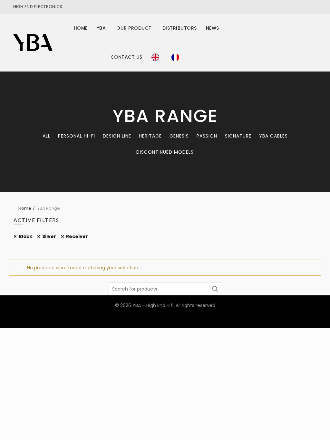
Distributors (179, 28)
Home (81, 28)
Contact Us (126, 57)
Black (25, 236)
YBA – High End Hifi (152, 305)
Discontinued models (165, 152)
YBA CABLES (273, 136)
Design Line (117, 136)
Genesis (179, 136)
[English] (157, 57)
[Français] (177, 57)
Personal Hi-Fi (76, 136)
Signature (238, 136)
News (212, 28)
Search (215, 288)
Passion (207, 136)
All (46, 136)
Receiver (77, 236)
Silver (49, 236)
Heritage (150, 136)
